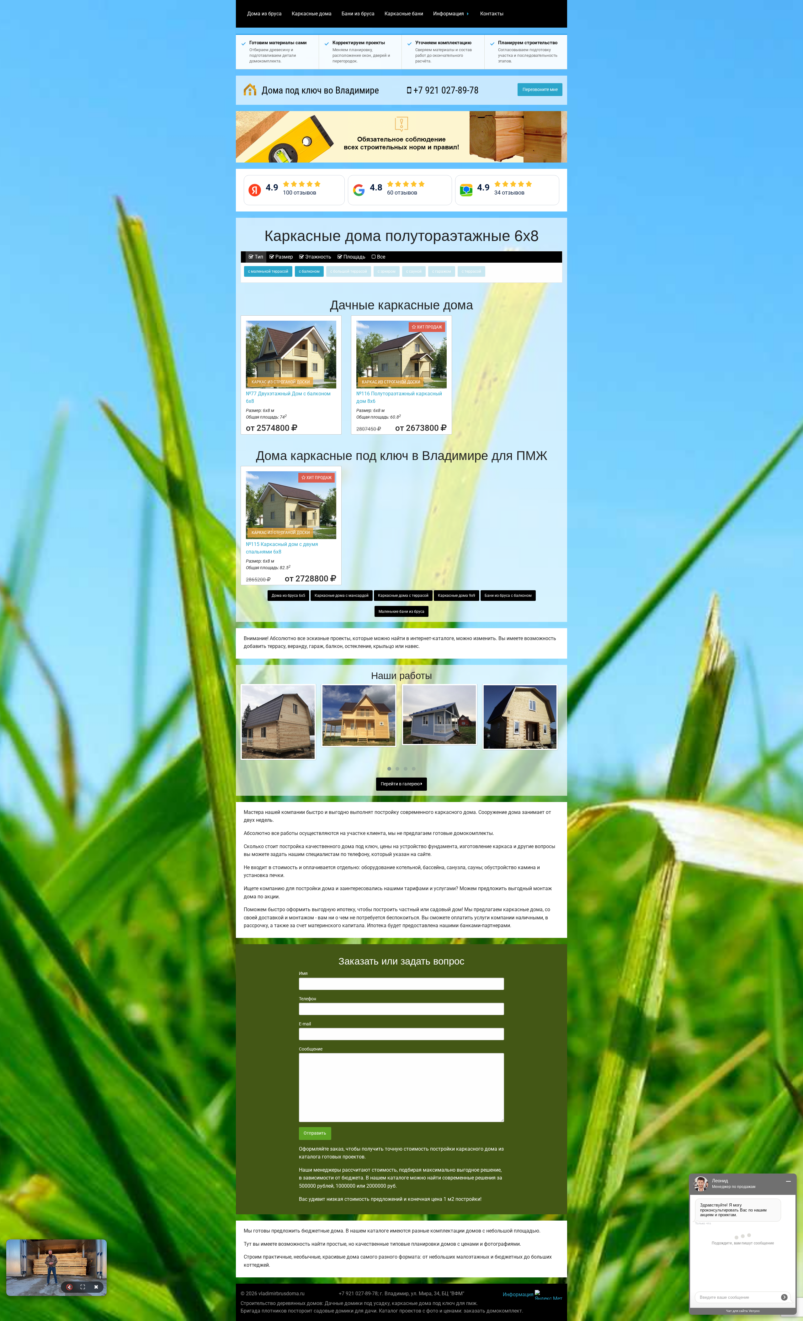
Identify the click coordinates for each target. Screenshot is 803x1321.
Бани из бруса (358, 14)
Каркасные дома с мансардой (342, 595)
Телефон (307, 998)
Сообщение (310, 1048)
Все (380, 257)
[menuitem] (264, 14)
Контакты (491, 14)
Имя (303, 973)
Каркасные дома (312, 14)
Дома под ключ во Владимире (319, 90)
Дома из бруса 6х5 (288, 595)
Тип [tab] (258, 257)
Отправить (315, 1133)
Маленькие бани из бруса (401, 611)
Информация (448, 14)
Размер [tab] (283, 257)
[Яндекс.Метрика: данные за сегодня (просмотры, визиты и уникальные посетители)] (548, 1295)
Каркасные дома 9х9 (456, 595)
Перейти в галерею (401, 784)
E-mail (305, 1023)
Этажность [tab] (317, 257)
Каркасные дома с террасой (403, 595)
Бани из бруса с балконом (508, 595)
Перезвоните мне (540, 89)
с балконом (309, 271)
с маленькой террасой (268, 271)
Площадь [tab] (353, 257)
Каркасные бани (404, 14)
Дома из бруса (264, 14)
